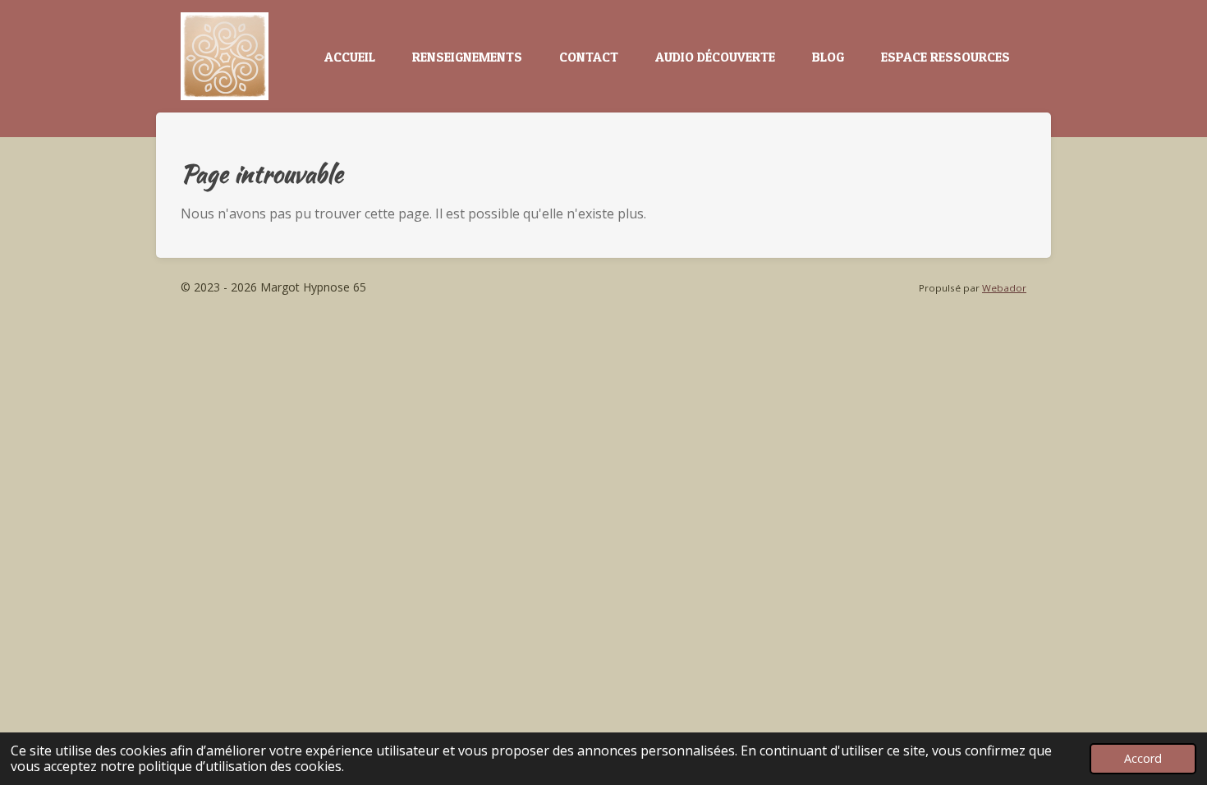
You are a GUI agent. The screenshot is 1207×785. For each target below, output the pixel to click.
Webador (1004, 288)
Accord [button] (1143, 758)
